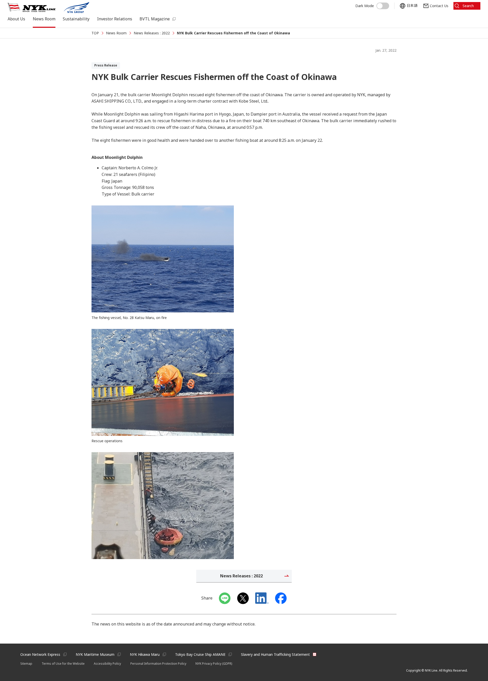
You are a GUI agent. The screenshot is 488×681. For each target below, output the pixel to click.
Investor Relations (114, 19)
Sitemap (26, 663)
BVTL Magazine (155, 19)
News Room (44, 19)
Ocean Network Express (40, 654)
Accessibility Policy (107, 663)
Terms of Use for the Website (63, 663)
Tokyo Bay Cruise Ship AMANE (200, 654)
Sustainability (76, 19)
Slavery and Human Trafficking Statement (275, 654)
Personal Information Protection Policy (158, 663)
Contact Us (439, 5)
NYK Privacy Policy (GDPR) (213, 663)
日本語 (412, 6)
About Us (16, 19)
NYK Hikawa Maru (145, 654)
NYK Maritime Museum (95, 654)
